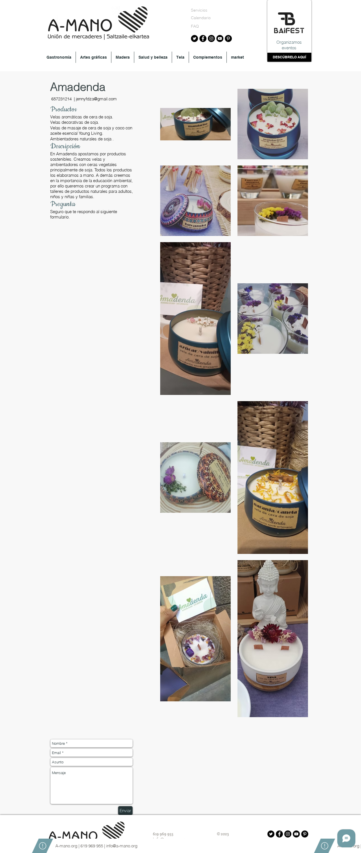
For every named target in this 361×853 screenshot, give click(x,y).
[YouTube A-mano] (219, 38)
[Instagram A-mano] (211, 38)
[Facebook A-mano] (202, 38)
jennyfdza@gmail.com (96, 98)
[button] (59, 57)
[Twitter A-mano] (194, 38)
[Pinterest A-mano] (228, 38)
